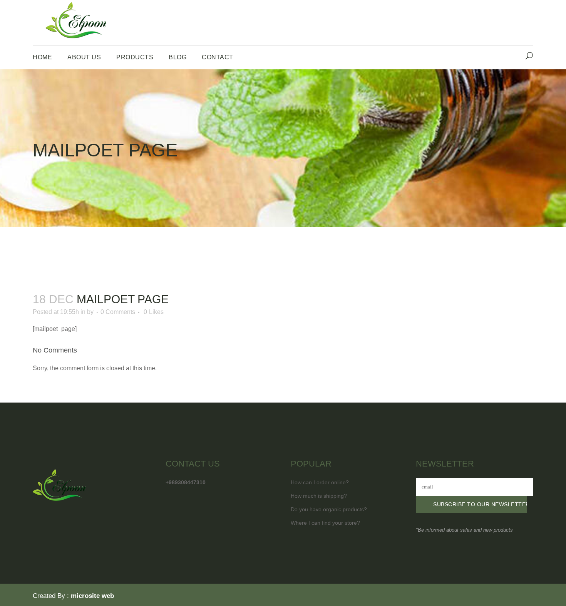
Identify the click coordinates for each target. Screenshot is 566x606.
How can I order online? (320, 482)
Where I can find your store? (325, 523)
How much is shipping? (319, 496)
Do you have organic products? (329, 509)
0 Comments (117, 312)
